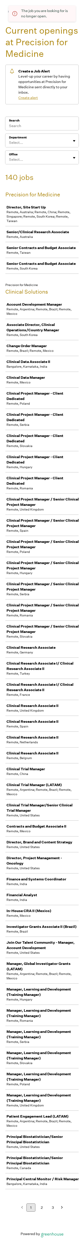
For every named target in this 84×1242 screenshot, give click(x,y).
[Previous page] (22, 1208)
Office (13, 154)
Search (14, 120)
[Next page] (62, 1208)
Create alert (28, 98)
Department (18, 137)
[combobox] (9, 142)
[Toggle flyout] (74, 141)
